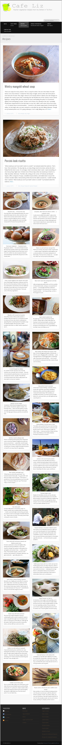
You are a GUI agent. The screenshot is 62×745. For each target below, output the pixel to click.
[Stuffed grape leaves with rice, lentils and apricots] (45, 553)
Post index (14, 24)
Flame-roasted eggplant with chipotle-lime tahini (16, 280)
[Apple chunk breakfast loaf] (45, 306)
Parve (19, 113)
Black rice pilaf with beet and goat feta (45, 248)
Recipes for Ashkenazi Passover (49, 734)
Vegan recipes (45, 711)
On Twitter (7, 717)
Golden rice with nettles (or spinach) (16, 648)
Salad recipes (45, 719)
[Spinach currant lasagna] (16, 393)
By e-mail (7, 711)
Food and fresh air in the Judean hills (45, 655)
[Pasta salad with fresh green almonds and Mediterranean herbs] (16, 530)
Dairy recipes (45, 714)
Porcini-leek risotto (15, 161)
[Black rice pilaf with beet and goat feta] (45, 237)
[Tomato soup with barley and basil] (16, 603)
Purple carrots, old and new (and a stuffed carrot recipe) (45, 688)
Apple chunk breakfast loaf (45, 317)
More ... (50, 109)
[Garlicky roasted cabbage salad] (16, 427)
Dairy (19, 186)
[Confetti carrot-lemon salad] (16, 672)
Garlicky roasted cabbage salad (16, 438)
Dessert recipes (46, 725)
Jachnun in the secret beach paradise (45, 459)
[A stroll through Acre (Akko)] (16, 349)
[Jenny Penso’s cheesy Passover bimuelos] (16, 568)
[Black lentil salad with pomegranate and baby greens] (45, 270)
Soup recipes (45, 722)
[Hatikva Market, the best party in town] (45, 412)
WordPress (56, 743)
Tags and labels (26, 714)
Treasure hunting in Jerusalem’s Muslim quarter (46, 528)
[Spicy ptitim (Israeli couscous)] (45, 375)
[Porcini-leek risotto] (31, 138)
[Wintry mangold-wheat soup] (31, 63)
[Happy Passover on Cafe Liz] (45, 587)
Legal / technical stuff (28, 719)
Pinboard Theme (47, 743)
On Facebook (8, 714)
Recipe (22, 113)
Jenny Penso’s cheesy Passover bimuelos (16, 579)
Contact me (7, 30)
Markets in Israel (46, 731)
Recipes (24, 24)
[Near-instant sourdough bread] (16, 461)
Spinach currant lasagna (16, 403)
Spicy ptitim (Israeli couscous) (45, 386)
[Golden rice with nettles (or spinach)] (16, 637)
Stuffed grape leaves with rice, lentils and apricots (46, 564)
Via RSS (6, 720)
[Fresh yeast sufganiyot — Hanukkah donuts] (16, 235)
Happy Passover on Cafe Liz (45, 598)
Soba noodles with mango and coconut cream (45, 351)
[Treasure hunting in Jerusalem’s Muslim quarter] (45, 517)
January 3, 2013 (10, 186)
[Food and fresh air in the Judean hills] (45, 633)
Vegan (28, 113)
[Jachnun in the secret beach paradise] (45, 448)
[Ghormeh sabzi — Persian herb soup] (16, 201)
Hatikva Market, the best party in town (45, 424)
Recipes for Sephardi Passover (30, 186)
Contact (24, 722)
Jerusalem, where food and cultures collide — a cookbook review (45, 212)
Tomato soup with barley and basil (16, 613)
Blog (5, 24)
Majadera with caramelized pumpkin (16, 315)
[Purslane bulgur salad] (45, 482)
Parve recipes (45, 716)
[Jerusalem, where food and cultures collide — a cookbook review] (45, 201)
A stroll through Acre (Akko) (16, 369)
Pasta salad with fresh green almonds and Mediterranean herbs (16, 542)
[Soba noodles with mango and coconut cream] (45, 341)
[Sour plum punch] (16, 496)
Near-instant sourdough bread (16, 472)
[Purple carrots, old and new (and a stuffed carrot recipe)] (45, 677)
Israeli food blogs (37, 24)
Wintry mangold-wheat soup (20, 86)
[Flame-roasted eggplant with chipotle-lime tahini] (16, 270)
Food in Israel (45, 728)
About (50, 24)
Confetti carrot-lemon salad (16, 682)
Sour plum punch (16, 507)
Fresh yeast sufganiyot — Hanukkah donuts (16, 246)
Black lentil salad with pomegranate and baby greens (45, 281)
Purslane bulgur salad (46, 493)
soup (26, 113)
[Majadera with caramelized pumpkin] (16, 304)
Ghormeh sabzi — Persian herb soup (16, 211)
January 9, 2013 (10, 113)
